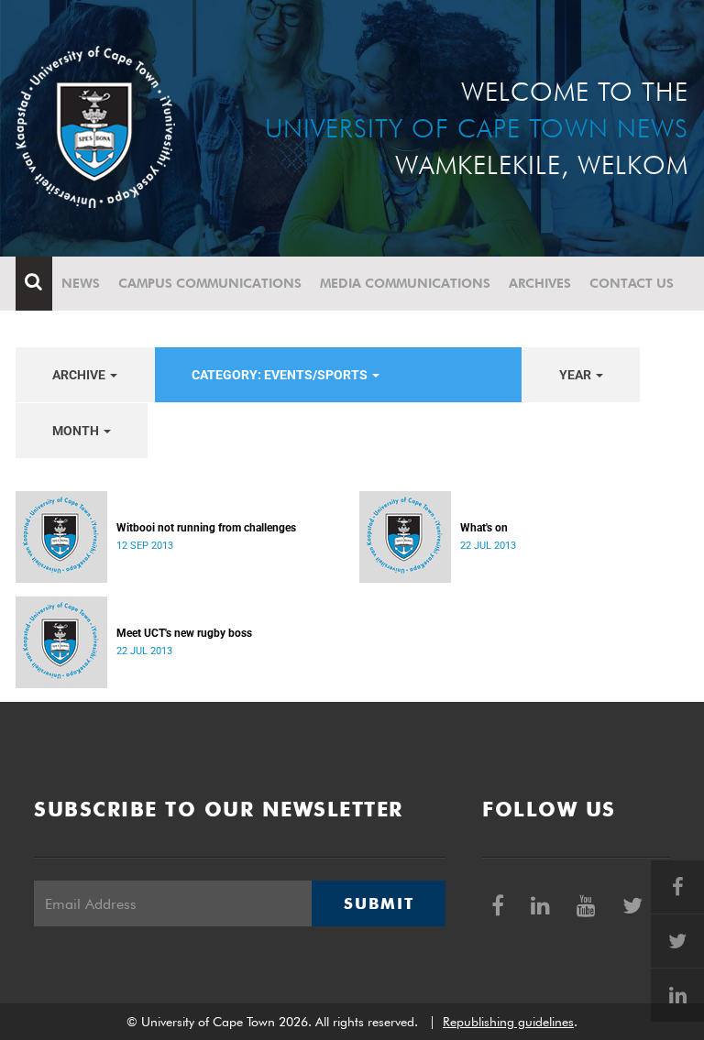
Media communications (405, 283)
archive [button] (80, 374)
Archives (540, 283)
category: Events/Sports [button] (281, 374)
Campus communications (210, 283)
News (80, 283)
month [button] (77, 430)
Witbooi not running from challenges (206, 527)
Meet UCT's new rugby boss (184, 633)
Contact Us (631, 283)
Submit (378, 903)
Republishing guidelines (508, 1021)
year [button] (576, 374)
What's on (484, 527)
